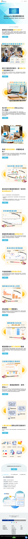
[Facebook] (12, 522)
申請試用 (5, 36)
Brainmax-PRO (13, 527)
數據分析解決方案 (5, 527)
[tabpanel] (14, 13)
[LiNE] (14, 522)
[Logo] (3, 1)
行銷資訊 (22, 528)
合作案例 (22, 527)
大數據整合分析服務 (14, 529)
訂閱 (8, 520)
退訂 (19, 520)
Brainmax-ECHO (14, 528)
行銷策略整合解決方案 (5, 529)
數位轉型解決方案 (5, 528)
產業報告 (22, 529)
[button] (22, 1)
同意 (14, 537)
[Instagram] (16, 522)
